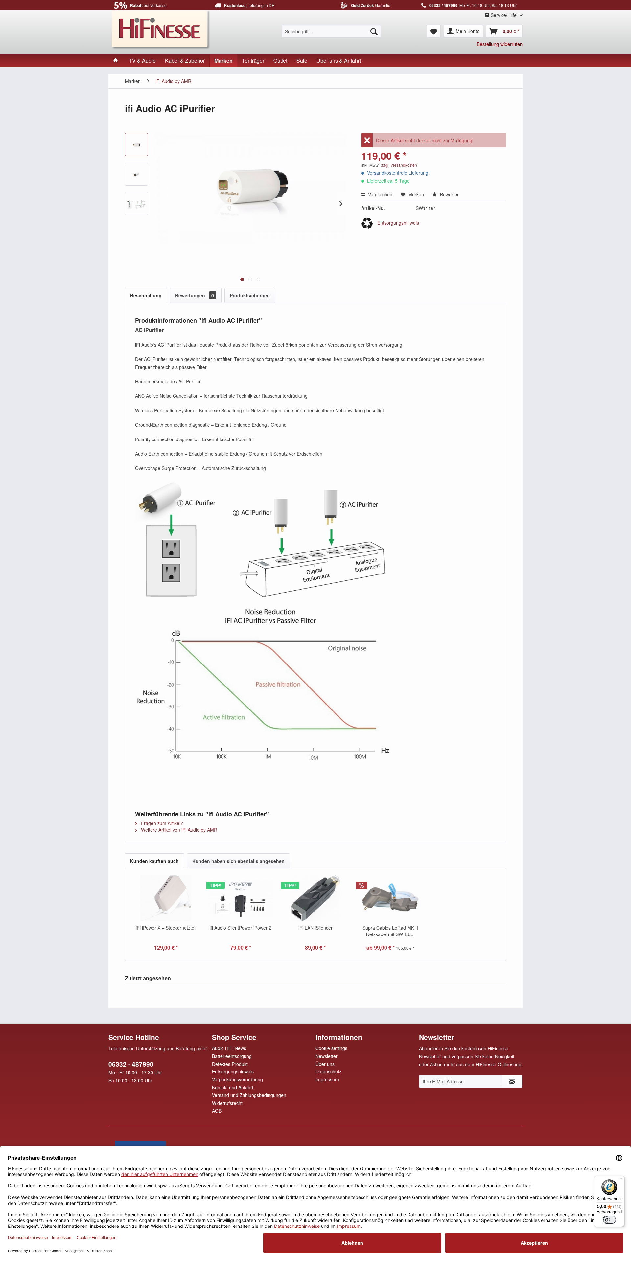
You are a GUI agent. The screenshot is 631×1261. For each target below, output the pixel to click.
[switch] (609, 1220)
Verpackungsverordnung (237, 1079)
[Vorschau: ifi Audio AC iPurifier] (136, 144)
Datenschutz (328, 1071)
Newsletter (327, 1056)
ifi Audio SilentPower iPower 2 (240, 927)
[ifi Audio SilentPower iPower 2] (241, 898)
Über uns (325, 1064)
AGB (217, 1110)
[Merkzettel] (434, 31)
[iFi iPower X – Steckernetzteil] (166, 898)
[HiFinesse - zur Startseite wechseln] (161, 29)
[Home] (115, 60)
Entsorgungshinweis (397, 222)
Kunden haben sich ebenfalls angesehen (238, 861)
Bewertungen (194, 295)
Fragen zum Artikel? (161, 823)
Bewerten (449, 194)
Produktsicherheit (250, 295)
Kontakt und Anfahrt (232, 1087)
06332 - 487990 (130, 1064)
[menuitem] (331, 31)
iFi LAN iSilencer (315, 927)
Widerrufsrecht (227, 1103)
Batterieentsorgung (232, 1056)
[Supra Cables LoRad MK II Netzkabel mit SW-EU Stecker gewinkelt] (390, 898)
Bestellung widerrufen (500, 43)
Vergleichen (379, 194)
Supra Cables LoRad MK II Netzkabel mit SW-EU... (390, 930)
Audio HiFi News (229, 1048)
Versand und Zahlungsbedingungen (249, 1095)
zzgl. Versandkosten (399, 165)
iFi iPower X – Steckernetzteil (166, 927)
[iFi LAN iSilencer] (315, 898)
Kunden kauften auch (154, 861)
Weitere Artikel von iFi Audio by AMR (178, 829)
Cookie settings (331, 1048)
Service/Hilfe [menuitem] (503, 15)
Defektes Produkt (230, 1064)
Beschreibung (146, 295)
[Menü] (620, 1179)
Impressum (327, 1079)
